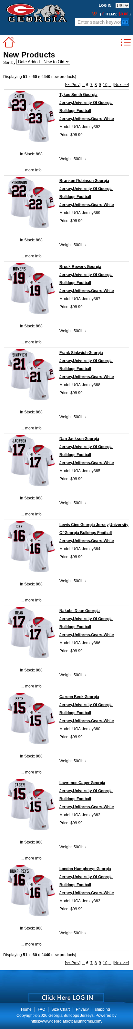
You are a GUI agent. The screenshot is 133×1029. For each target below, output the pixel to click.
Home (26, 1009)
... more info (31, 170)
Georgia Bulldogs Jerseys (71, 1015)
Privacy (82, 1009)
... (83, 84)
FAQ (41, 1009)
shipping (102, 1009)
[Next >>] (121, 84)
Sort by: (9, 62)
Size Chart (60, 1009)
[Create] (65, 995)
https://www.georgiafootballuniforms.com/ (66, 1021)
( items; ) (115, 14)
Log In (105, 5)
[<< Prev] (72, 84)
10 (105, 84)
